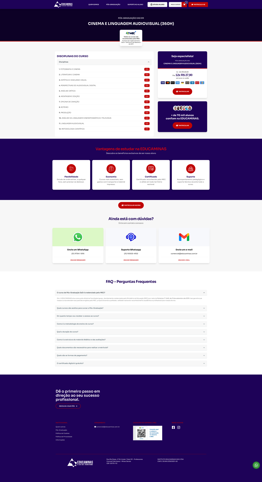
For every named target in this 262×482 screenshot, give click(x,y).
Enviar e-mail (184, 260)
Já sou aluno (158, 4)
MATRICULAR (184, 91)
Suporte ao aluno (135, 4)
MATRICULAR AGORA (132, 205)
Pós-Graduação (113, 4)
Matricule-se (199, 4)
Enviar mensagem (78, 260)
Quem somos (93, 4)
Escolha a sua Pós (67, 406)
